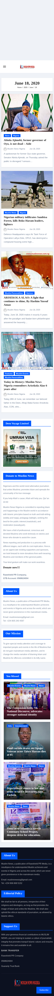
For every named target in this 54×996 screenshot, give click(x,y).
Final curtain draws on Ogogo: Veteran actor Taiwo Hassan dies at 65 (26, 751)
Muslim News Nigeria (16, 149)
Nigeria (16, 136)
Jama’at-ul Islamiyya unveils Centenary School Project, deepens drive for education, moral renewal (24, 833)
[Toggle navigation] (5, 66)
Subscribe (43, 990)
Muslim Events (22, 374)
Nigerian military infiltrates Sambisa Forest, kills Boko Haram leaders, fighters (25, 221)
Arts (10, 726)
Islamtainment (21, 726)
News (7, 136)
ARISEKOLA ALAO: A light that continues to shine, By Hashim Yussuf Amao (26, 301)
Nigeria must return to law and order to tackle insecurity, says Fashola (25, 791)
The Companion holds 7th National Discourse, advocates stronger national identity (24, 711)
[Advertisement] (27, 32)
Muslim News (10, 213)
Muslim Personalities (14, 293)
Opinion (29, 293)
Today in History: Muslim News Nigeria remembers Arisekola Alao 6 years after (25, 385)
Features (9, 374)
